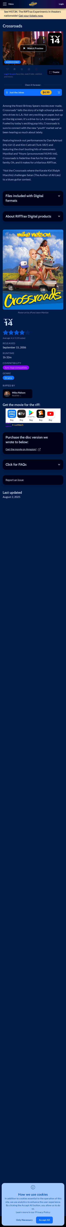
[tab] (33, 439)
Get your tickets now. (31, 15)
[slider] (4, 332)
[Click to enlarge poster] (33, 270)
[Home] (33, 4)
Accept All (44, 1219)
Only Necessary (24, 1219)
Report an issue (15, 479)
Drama (8, 377)
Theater (56, 72)
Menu (11, 4)
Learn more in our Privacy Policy (33, 1212)
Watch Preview (35, 48)
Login (61, 4)
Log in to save (10, 74)
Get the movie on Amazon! (21, 449)
